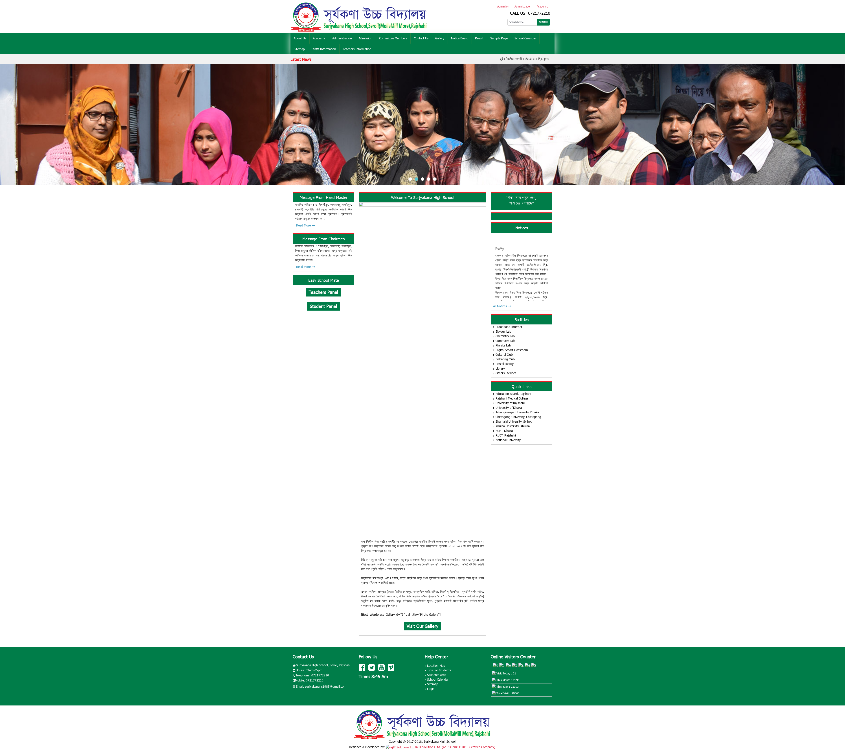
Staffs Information (324, 49)
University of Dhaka (509, 407)
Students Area (436, 675)
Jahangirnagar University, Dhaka (517, 412)
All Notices (500, 306)
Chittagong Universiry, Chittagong (518, 417)
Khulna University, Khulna (513, 426)
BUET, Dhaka (504, 431)
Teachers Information (357, 49)
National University (508, 440)
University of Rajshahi (510, 403)
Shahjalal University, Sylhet (514, 421)
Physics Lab (503, 345)
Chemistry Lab (505, 336)
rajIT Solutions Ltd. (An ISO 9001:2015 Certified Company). (455, 747)
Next (838, 125)
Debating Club (505, 359)
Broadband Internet (509, 327)
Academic (542, 6)
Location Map (436, 665)
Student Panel (323, 306)
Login (431, 689)
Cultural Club (504, 354)
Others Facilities (506, 373)
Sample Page (499, 38)
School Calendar (525, 38)
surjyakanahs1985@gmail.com (325, 686)
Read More (303, 225)
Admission (503, 6)
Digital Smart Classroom (512, 350)
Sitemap (299, 49)
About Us (300, 38)
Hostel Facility (505, 364)
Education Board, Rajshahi (513, 394)
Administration (522, 6)
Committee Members (393, 38)
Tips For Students (439, 670)
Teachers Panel (323, 292)
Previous (6, 125)
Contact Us (421, 38)
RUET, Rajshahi (506, 435)
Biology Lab (503, 331)
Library (500, 368)
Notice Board (459, 38)
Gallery (439, 38)
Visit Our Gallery (422, 626)
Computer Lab (505, 341)
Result (479, 38)
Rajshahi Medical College (512, 398)
